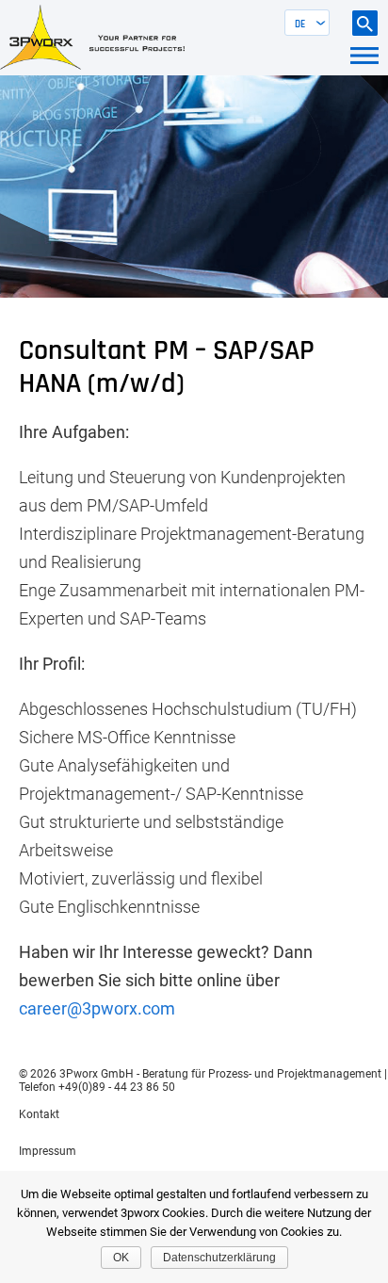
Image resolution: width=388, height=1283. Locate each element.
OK (121, 1257)
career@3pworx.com (97, 1008)
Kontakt (39, 1114)
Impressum (47, 1151)
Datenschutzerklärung (219, 1257)
